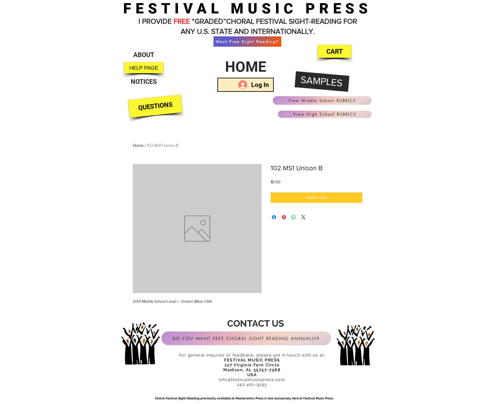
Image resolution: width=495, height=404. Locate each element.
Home (138, 145)
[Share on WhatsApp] (294, 217)
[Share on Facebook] (274, 217)
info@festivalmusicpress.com (252, 379)
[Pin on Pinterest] (284, 217)
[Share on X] (303, 217)
